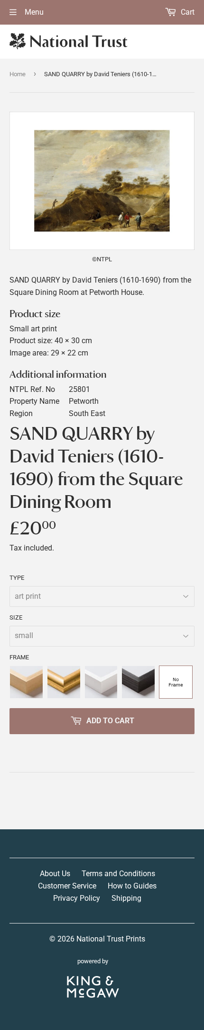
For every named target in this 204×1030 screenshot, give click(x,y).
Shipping (126, 898)
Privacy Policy (76, 898)
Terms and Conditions (118, 873)
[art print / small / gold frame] (64, 682)
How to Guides (132, 885)
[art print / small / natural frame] (26, 682)
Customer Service (67, 885)
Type (16, 577)
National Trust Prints (110, 938)
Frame (19, 657)
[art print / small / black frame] (138, 682)
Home (17, 74)
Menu (33, 12)
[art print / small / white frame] (101, 682)
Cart (187, 12)
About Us (55, 873)
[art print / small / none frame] (176, 682)
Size (15, 617)
